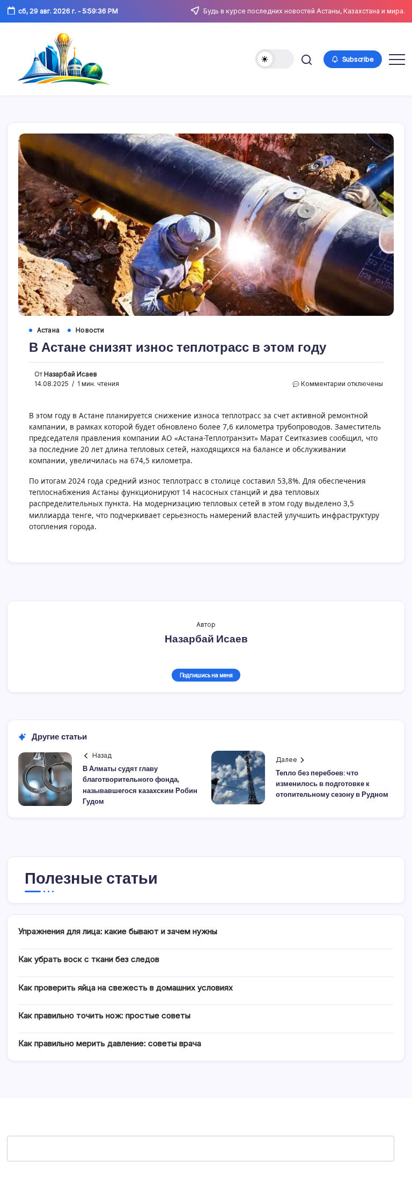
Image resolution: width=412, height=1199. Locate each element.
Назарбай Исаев (70, 374)
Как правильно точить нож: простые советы (104, 1015)
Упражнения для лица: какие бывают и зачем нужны (117, 931)
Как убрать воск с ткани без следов (88, 959)
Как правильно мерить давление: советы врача (109, 1043)
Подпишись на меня (206, 675)
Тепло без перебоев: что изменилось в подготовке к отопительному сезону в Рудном (332, 784)
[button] (274, 59)
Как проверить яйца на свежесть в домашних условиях (125, 987)
